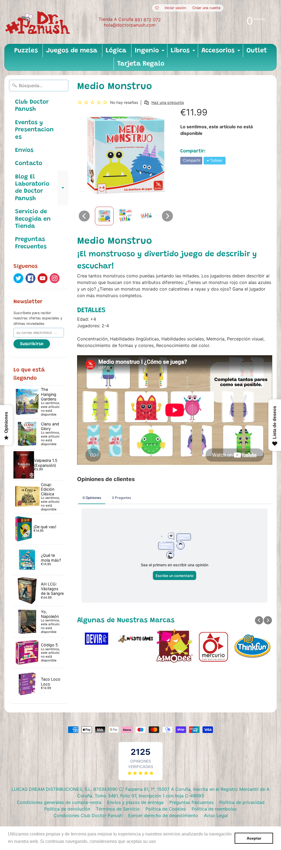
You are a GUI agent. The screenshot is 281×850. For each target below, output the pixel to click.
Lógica (116, 50)
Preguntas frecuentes (191, 802)
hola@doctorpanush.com (130, 25)
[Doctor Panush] (38, 21)
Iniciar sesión (175, 8)
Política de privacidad (242, 802)
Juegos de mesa (71, 50)
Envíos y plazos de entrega (135, 802)
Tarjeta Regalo (140, 64)
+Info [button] (162, 841)
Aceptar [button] (254, 838)
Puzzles (26, 50)
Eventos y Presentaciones (34, 130)
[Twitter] (18, 278)
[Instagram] (55, 278)
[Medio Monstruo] (104, 216)
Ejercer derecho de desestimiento (163, 815)
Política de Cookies (165, 809)
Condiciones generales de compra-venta (59, 802)
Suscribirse (31, 344)
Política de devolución (67, 809)
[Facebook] (30, 278)
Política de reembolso (214, 809)
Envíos (24, 150)
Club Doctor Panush (32, 105)
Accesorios (221, 52)
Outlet (256, 50)
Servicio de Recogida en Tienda (33, 219)
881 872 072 (148, 20)
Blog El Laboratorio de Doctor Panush (41, 188)
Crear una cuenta (206, 8)
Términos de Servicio (118, 809)
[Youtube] (42, 278)
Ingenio (150, 52)
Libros (183, 52)
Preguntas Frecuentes (31, 243)
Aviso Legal (216, 815)
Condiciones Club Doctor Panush (88, 815)
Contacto (28, 164)
